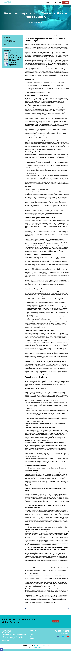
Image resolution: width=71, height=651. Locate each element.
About (52, 2)
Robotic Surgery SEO (8, 40)
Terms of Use (36, 645)
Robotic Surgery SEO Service (9, 41)
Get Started (65, 2)
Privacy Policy (42, 645)
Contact (59, 2)
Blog (55, 2)
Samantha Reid (53, 35)
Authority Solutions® (38, 647)
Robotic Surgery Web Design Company (11, 43)
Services (47, 2)
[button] (1, 649)
